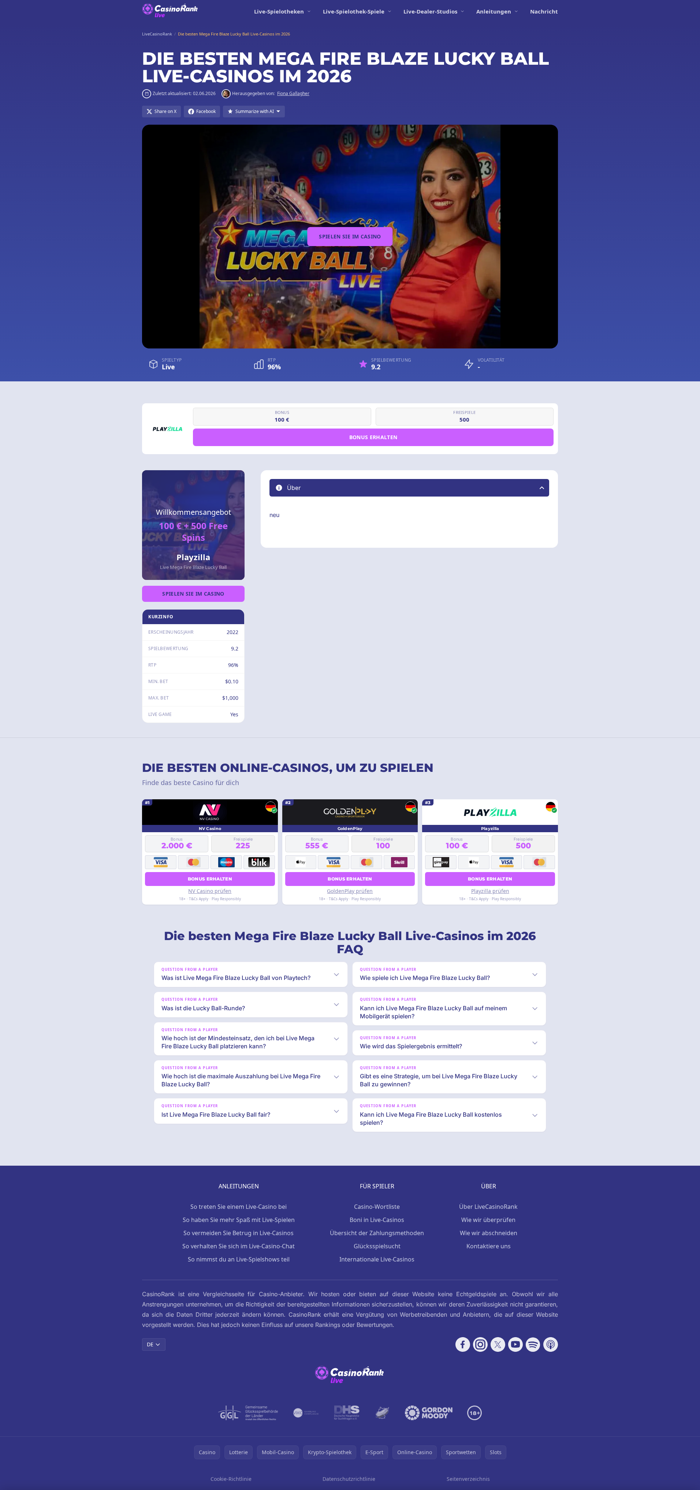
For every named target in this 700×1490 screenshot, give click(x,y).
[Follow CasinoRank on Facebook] (462, 1344)
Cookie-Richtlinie (231, 1478)
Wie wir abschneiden (488, 1233)
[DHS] (347, 1413)
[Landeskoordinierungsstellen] (382, 1413)
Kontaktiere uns (488, 1246)
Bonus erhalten (373, 437)
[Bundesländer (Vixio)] (306, 1413)
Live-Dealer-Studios (430, 11)
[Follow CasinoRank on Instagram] (480, 1344)
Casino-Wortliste (377, 1207)
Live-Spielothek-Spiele (353, 11)
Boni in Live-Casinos (377, 1220)
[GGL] (248, 1413)
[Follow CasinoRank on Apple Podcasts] (550, 1344)
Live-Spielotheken (279, 11)
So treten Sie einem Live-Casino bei (238, 1207)
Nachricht (544, 11)
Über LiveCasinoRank (488, 1207)
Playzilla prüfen (490, 890)
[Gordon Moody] (429, 1413)
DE (150, 1344)
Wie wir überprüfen (488, 1220)
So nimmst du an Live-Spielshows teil (239, 1259)
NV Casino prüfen (209, 890)
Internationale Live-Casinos (376, 1259)
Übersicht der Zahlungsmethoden (377, 1233)
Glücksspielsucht (377, 1246)
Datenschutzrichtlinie (349, 1478)
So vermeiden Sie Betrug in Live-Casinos (238, 1233)
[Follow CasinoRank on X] (498, 1344)
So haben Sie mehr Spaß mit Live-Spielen (239, 1220)
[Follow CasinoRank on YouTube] (515, 1344)
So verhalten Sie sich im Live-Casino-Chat (238, 1246)
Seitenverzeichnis (468, 1478)
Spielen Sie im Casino (350, 236)
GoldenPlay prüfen (350, 890)
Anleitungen (493, 11)
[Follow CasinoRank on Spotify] (533, 1344)
